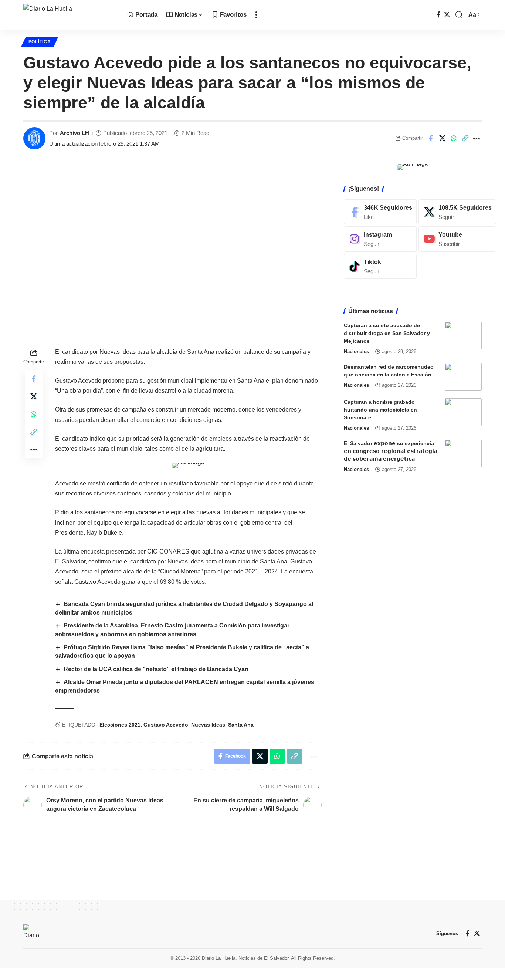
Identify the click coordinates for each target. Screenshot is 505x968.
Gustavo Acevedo (165, 725)
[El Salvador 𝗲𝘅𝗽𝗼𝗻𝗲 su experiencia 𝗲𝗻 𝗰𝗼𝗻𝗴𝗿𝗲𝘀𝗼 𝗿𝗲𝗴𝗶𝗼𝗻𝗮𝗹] (463, 453)
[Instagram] (380, 239)
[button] (256, 15)
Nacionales (356, 351)
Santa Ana (241, 725)
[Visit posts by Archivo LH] (34, 138)
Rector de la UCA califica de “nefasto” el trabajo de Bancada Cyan (156, 669)
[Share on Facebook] (431, 138)
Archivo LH (74, 133)
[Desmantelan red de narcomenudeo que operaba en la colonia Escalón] (463, 377)
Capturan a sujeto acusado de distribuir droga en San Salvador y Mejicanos (387, 333)
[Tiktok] (380, 266)
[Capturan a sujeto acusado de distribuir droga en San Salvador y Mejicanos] (463, 335)
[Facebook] (438, 15)
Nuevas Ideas (208, 725)
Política (39, 42)
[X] (447, 15)
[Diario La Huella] (69, 15)
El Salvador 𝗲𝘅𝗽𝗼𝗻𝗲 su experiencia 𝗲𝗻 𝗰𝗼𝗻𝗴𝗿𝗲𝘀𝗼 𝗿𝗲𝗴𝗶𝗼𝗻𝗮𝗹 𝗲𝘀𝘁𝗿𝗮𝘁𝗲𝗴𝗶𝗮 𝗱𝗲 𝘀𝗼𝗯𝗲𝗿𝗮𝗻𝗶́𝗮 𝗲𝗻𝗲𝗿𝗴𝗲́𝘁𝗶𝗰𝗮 (390, 451)
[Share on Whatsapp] (453, 138)
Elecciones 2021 (119, 725)
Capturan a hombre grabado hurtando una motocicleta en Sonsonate (380, 409)
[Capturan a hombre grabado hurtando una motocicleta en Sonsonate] (463, 412)
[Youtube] (457, 239)
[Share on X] (442, 138)
